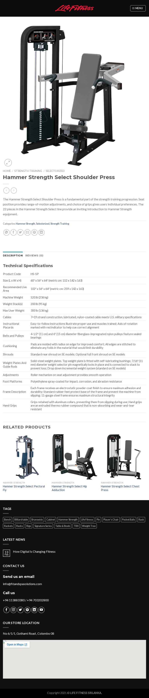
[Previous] (3, 467)
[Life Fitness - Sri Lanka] (74, 8)
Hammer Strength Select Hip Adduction (69, 488)
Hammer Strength (25, 223)
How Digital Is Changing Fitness (34, 551)
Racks (19, 525)
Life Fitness (87, 519)
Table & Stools (62, 525)
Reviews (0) (34, 255)
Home (7, 170)
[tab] (13, 255)
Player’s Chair (111, 519)
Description (13, 255)
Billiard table (21, 519)
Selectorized (55, 170)
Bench (7, 519)
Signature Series (43, 525)
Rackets (8, 525)
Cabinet (50, 519)
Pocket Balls (128, 519)
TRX (76, 525)
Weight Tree (89, 525)
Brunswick (37, 519)
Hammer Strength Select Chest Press (120, 488)
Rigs (28, 525)
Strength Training (28, 170)
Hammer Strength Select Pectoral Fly (24, 488)
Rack (141, 519)
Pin (98, 519)
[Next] (146, 467)
